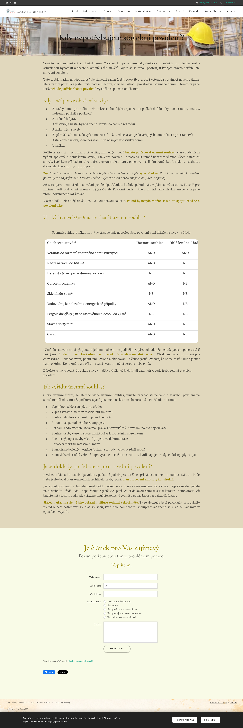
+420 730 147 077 (230, 2)
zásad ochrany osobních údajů (80, 661)
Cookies (233, 702)
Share (50, 672)
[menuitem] (75, 11)
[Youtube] (15, 2)
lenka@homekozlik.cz (208, 2)
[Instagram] (11, 2)
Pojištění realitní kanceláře (17, 709)
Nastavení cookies (218, 702)
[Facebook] (6, 2)
